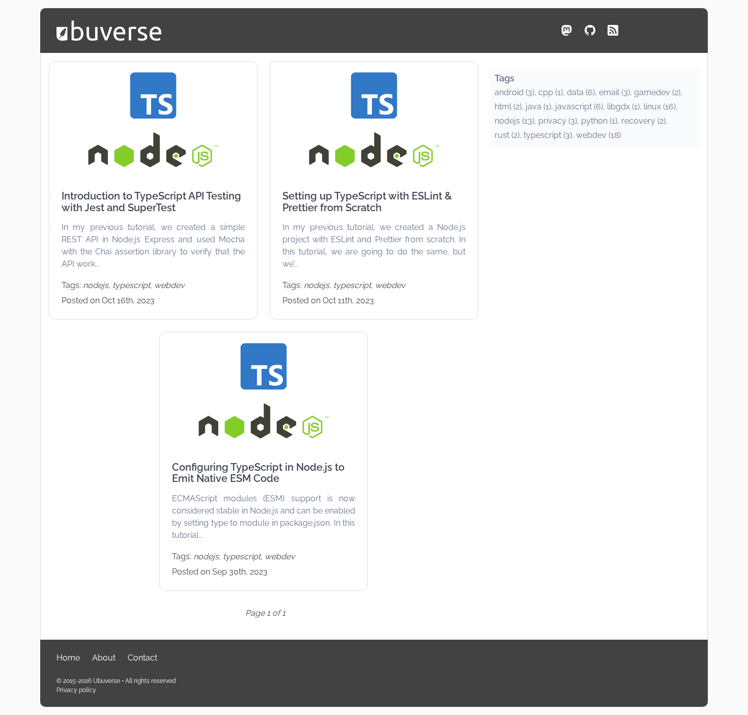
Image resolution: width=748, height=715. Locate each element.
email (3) (614, 92)
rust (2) (507, 135)
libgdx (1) (623, 106)
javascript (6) (579, 106)
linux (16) (660, 106)
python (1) (599, 121)
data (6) (581, 92)
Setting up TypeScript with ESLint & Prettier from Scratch (367, 202)
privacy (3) (557, 121)
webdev (169, 285)
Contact (142, 658)
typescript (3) (548, 135)
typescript (131, 285)
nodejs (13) (514, 121)
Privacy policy (76, 690)
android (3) (514, 92)
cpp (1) (550, 92)
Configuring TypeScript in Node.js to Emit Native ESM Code (258, 473)
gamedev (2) (657, 92)
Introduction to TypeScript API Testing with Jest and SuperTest (151, 202)
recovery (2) (643, 121)
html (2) (508, 106)
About (104, 658)
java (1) (538, 106)
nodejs (95, 285)
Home (68, 658)
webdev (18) (598, 135)
